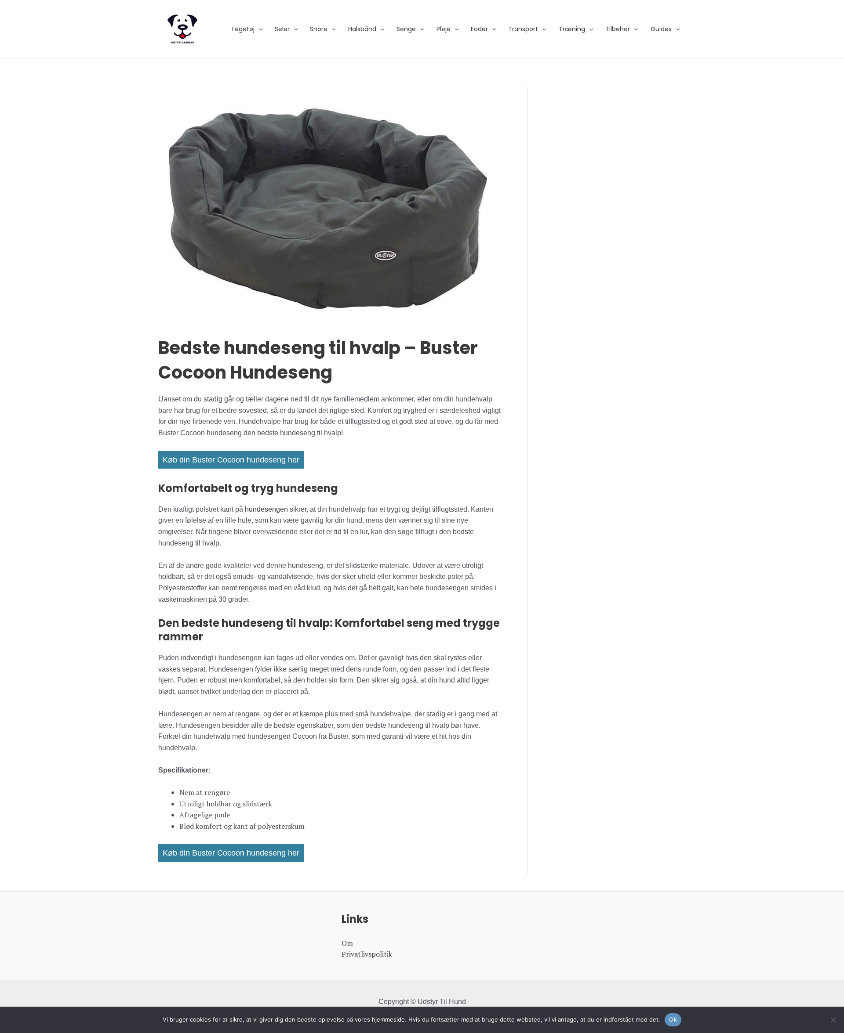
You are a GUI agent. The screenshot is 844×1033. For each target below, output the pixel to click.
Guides (661, 29)
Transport (523, 29)
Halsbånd (362, 29)
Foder (479, 29)
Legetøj (243, 29)
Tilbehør (617, 29)
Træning (572, 29)
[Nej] (833, 1019)
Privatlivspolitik (367, 954)
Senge (406, 29)
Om (347, 943)
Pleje (444, 29)
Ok (673, 1019)
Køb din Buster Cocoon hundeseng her (231, 459)
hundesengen (266, 509)
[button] (258, 29)
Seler (282, 29)
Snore (318, 29)
